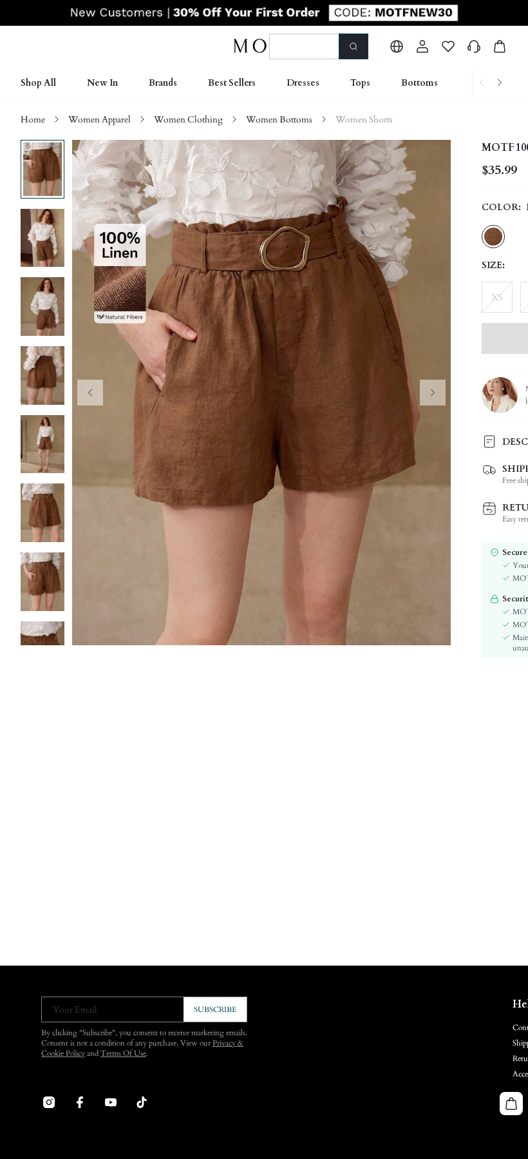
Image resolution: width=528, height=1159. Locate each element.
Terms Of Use (123, 1053)
